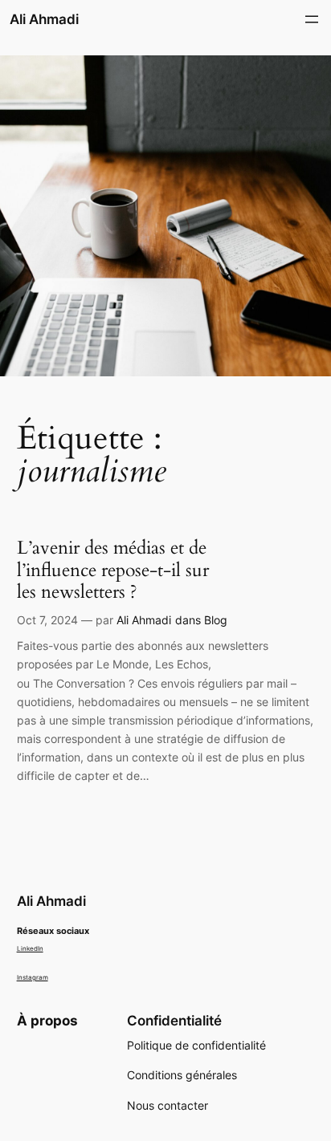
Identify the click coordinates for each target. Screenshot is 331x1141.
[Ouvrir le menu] (311, 19)
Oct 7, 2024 (47, 620)
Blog (215, 620)
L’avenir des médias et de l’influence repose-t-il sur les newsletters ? (113, 570)
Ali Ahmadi (44, 19)
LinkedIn (30, 948)
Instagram (32, 977)
